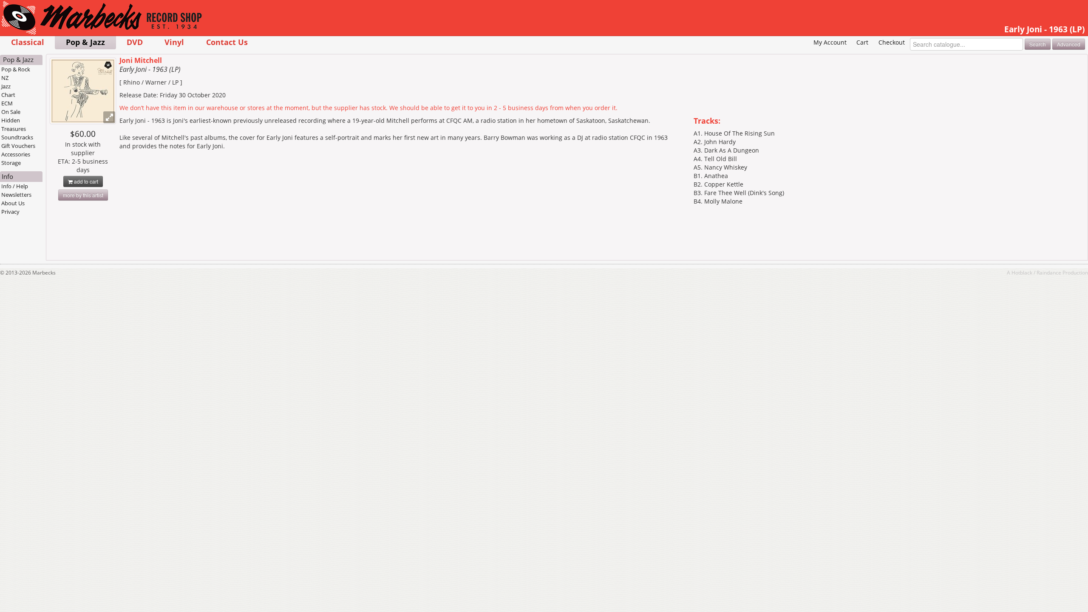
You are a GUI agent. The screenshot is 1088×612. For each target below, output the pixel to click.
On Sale (10, 112)
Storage (11, 163)
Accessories (15, 154)
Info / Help (14, 186)
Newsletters (16, 194)
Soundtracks (17, 137)
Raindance (1049, 272)
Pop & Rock (15, 69)
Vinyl (174, 42)
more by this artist (83, 194)
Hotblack (1022, 272)
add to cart (85, 181)
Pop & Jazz (85, 42)
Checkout (891, 42)
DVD (135, 42)
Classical (27, 42)
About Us (13, 203)
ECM (7, 103)
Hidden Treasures (13, 124)
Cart (862, 42)
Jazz (6, 86)
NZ (4, 78)
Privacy (10, 211)
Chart (8, 95)
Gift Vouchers (18, 146)
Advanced (1068, 44)
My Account (830, 42)
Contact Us (227, 42)
